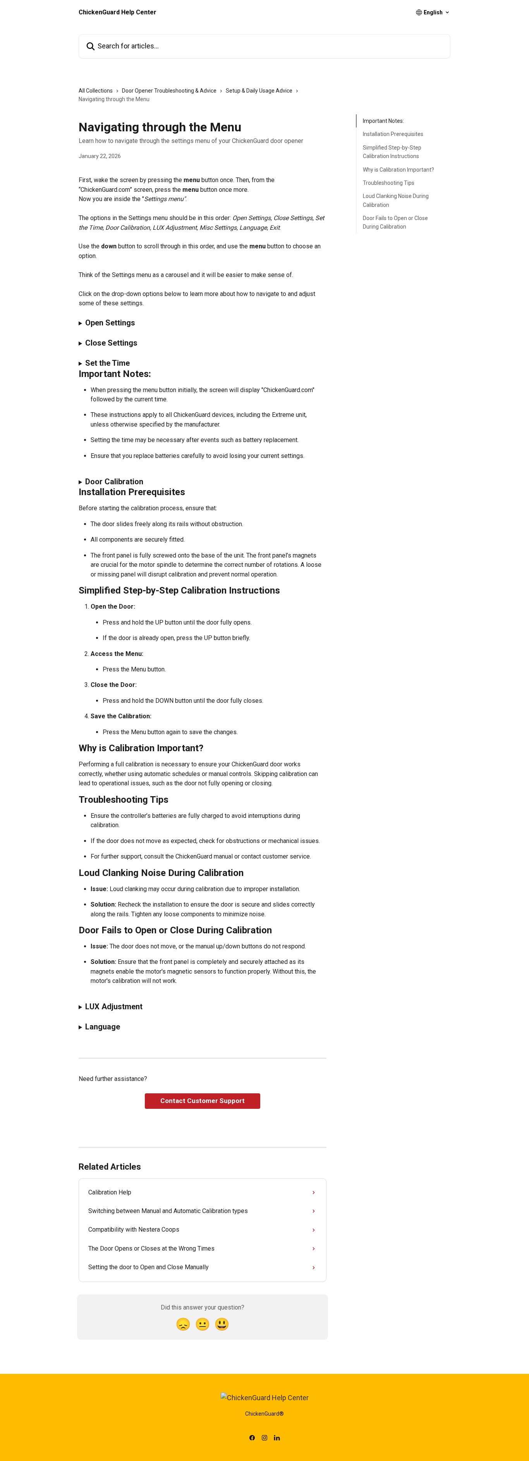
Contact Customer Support (202, 1101)
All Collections (96, 91)
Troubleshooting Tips (388, 183)
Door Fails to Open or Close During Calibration (395, 222)
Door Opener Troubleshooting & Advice (169, 91)
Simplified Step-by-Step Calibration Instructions (392, 152)
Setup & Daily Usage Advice (259, 91)
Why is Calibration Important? (398, 169)
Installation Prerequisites (393, 134)
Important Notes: (383, 121)
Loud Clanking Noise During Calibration (396, 200)
